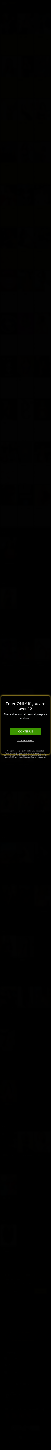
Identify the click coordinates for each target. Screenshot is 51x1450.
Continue (25, 731)
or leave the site (25, 740)
